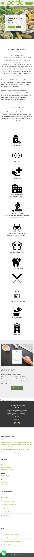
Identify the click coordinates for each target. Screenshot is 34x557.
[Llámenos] (20, 423)
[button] (2, 3)
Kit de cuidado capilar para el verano (13, 545)
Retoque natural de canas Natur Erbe (13, 541)
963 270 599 (4, 484)
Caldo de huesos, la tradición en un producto (15, 537)
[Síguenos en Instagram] (16, 423)
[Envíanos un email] (18, 423)
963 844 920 (4, 482)
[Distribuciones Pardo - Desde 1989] (15, 3)
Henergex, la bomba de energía (11, 534)
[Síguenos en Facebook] (14, 423)
